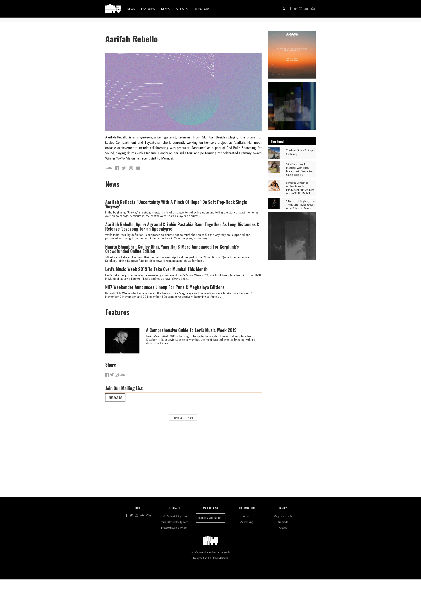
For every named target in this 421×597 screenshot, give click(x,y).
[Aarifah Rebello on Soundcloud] (109, 168)
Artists (182, 9)
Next (190, 417)
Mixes (165, 9)
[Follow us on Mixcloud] (312, 9)
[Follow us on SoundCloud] (306, 9)
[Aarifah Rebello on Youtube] (138, 168)
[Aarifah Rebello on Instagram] (131, 168)
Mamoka (223, 557)
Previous (177, 417)
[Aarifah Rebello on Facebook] (117, 168)
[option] (292, 55)
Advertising (246, 521)
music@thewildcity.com (174, 521)
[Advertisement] (236, 462)
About (246, 516)
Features (148, 9)
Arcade (283, 527)
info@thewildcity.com (174, 516)
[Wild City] (210, 540)
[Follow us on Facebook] (291, 9)
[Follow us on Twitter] (295, 9)
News (131, 9)
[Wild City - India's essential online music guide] (113, 9)
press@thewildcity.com (174, 527)
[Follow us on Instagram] (300, 9)
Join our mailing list (210, 518)
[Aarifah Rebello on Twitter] (124, 168)
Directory (202, 9)
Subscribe (115, 397)
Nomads (283, 521)
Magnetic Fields (283, 516)
